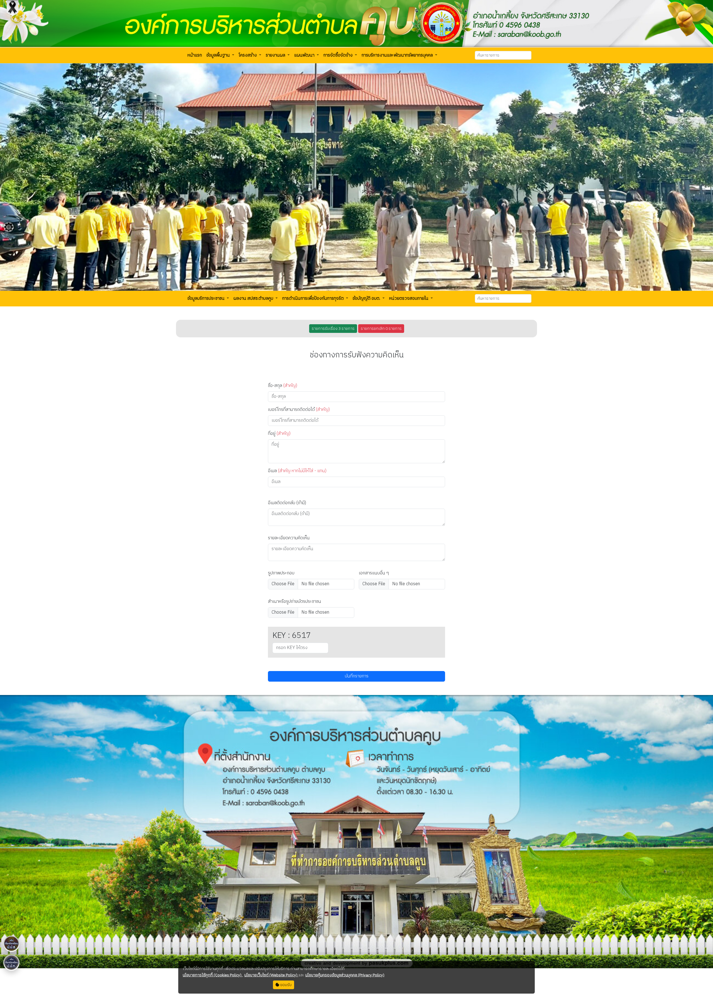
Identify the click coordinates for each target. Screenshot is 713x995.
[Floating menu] (8, 227)
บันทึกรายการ (356, 676)
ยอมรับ (285, 985)
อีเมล (297, 471)
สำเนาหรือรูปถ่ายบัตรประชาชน (294, 601)
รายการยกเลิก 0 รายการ (381, 328)
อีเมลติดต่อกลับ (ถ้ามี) (287, 503)
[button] (194, 55)
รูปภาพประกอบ (281, 573)
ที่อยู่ (279, 433)
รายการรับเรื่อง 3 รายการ (333, 328)
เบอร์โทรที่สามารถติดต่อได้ (299, 409)
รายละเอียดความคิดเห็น (289, 538)
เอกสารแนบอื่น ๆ (374, 573)
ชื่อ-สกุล (282, 385)
